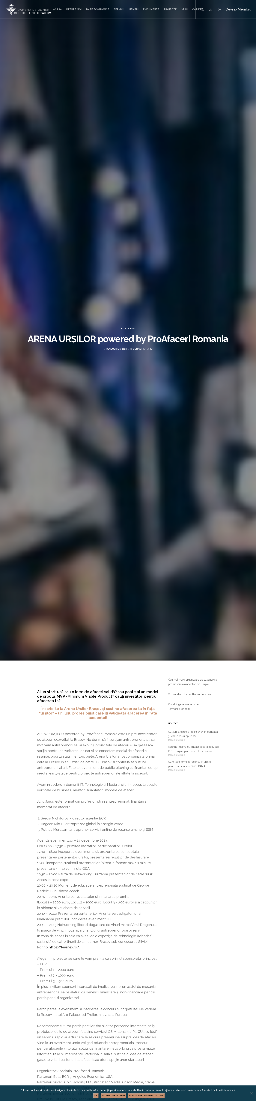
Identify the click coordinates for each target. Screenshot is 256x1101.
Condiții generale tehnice (183, 704)
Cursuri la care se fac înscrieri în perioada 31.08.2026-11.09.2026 (193, 734)
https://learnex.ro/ (64, 947)
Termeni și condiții (179, 708)
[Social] (217, 9)
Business (128, 328)
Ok (95, 1095)
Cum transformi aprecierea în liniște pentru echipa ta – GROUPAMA (189, 764)
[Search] (200, 9)
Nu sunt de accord (113, 1095)
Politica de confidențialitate (146, 1095)
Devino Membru (238, 9)
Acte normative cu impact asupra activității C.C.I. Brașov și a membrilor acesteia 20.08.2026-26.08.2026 (193, 749)
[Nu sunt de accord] (251, 1093)
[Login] (208, 9)
